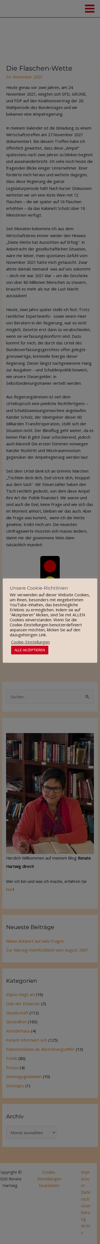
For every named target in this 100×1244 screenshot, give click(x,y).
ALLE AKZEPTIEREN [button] (29, 649)
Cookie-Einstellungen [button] (30, 641)
